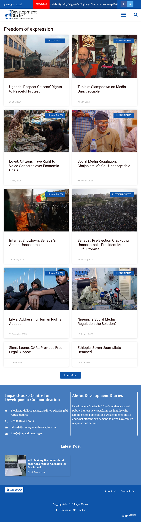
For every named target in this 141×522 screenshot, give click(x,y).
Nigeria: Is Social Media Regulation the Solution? (97, 321)
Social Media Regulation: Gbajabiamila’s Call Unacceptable (104, 163)
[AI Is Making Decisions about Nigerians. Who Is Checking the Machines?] (15, 465)
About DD (111, 491)
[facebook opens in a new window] (124, 4)
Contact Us (127, 491)
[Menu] (124, 14)
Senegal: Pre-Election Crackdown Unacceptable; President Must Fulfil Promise (104, 244)
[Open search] (136, 14)
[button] (70, 375)
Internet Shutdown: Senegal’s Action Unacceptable (32, 242)
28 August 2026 (38, 472)
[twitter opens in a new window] (130, 4)
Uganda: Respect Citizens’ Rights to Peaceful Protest (35, 89)
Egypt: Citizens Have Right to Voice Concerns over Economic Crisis (34, 165)
